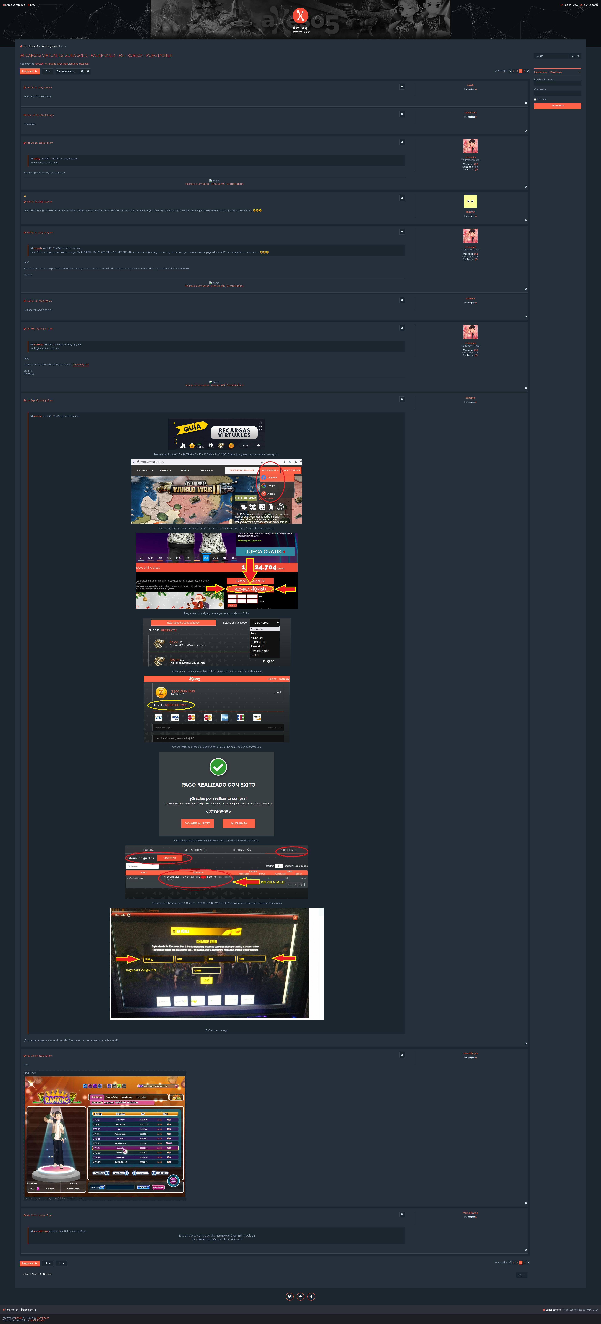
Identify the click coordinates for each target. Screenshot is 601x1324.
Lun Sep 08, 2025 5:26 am (39, 400)
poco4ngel (62, 63)
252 (476, 164)
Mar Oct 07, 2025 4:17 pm (39, 1056)
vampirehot (470, 112)
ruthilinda (470, 298)
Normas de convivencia (197, 184)
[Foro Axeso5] (300, 15)
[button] (510, 71)
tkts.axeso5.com (81, 364)
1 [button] (513, 71)
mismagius (50, 63)
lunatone (73, 63)
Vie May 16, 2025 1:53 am (39, 301)
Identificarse (540, 72)
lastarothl (83, 63)
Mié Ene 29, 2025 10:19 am (39, 143)
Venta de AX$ (218, 184)
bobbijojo (470, 397)
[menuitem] (31, 5)
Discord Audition (234, 184)
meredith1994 (470, 1053)
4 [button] (524, 71)
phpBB (18, 1318)
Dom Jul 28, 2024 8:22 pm (40, 115)
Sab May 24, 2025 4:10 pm (39, 328)
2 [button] (517, 71)
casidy (470, 85)
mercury (37, 416)
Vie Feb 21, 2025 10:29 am (39, 232)
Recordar (542, 99)
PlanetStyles (43, 1318)
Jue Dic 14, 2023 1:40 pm (39, 87)
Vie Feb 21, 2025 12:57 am (39, 201)
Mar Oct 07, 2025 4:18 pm (39, 1215)
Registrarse (556, 72)
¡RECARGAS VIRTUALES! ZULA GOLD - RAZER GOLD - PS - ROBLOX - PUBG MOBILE (96, 55)
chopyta (470, 212)
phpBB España (37, 1320)
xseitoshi (39, 63)
